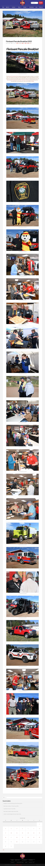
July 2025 (29, 43)
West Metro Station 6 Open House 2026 (11, 811)
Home (27, 43)
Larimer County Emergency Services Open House (12, 814)
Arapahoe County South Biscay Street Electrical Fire (13, 803)
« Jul (3, 849)
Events (24, 43)
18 (16, 837)
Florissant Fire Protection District (13, 76)
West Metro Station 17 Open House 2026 (11, 806)
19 (22, 837)
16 (5, 837)
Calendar (32, 81)
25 (16, 841)
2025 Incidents (19, 43)
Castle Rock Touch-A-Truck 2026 (9, 808)
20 (28, 837)
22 (39, 837)
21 (33, 837)
